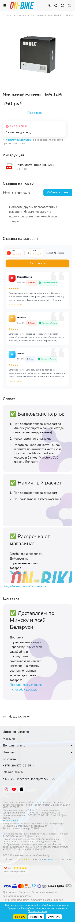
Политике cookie (37, 911)
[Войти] (62, 5)
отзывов (49, 859)
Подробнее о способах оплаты (24, 586)
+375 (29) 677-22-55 (17, 765)
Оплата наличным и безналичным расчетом (30, 894)
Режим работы (10, 820)
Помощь (8, 752)
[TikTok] (21, 789)
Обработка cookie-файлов (47, 900)
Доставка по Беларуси (17, 892)
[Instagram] (6, 789)
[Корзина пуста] (69, 5)
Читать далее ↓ (16, 304)
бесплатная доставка (18, 140)
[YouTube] (13, 789)
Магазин (9, 739)
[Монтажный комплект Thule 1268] (37, 54)
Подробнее (18, 573)
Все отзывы (35, 263)
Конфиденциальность (16, 900)
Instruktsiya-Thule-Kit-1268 (35, 165)
